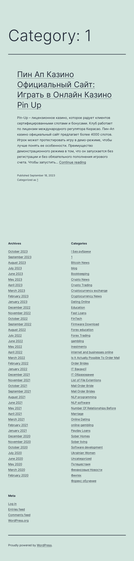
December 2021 (19, 374)
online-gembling (82, 425)
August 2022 (17, 329)
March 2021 (16, 419)
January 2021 (17, 430)
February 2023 (18, 296)
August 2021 (16, 397)
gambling (77, 341)
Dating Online (80, 301)
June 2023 (15, 273)
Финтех (76, 475)
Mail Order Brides (83, 391)
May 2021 (15, 408)
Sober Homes (80, 436)
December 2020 (19, 436)
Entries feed (16, 509)
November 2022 (19, 313)
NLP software (80, 402)
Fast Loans (78, 313)
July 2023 (15, 268)
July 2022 (15, 335)
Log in (12, 503)
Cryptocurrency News (86, 296)
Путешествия (80, 464)
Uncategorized (81, 458)
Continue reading (72, 162)
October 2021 (17, 385)
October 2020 (18, 447)
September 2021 (19, 391)
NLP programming (83, 397)
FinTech (76, 318)
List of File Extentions (86, 380)
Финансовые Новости (86, 469)
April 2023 (15, 285)
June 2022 (15, 341)
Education (78, 307)
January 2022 (17, 369)
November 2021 (19, 380)
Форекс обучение (83, 481)
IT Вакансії (78, 369)
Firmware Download (85, 324)
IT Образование (82, 374)
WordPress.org (18, 520)
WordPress (44, 545)
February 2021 (18, 425)
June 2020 (15, 458)
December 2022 (19, 307)
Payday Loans (80, 430)
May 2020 (15, 464)
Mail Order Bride (82, 385)
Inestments (79, 346)
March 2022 (16, 357)
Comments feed (19, 515)
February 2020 (18, 475)
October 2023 (18, 251)
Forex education (82, 329)
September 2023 (19, 257)
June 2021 (15, 402)
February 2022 (18, 363)
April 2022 (15, 352)
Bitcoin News (80, 262)
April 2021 (15, 413)
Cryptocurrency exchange (89, 290)
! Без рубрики (81, 251)
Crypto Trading (81, 285)
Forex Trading (80, 335)
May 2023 (15, 279)
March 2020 (16, 469)
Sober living (79, 441)
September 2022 (19, 324)
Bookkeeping (80, 273)
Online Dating (80, 419)
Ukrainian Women (83, 453)
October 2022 (18, 318)
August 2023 (17, 262)
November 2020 (19, 441)
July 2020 (15, 453)
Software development (87, 447)
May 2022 (15, 346)
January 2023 (17, 301)
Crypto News (80, 279)
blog (74, 268)
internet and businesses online (92, 352)
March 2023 (16, 290)
